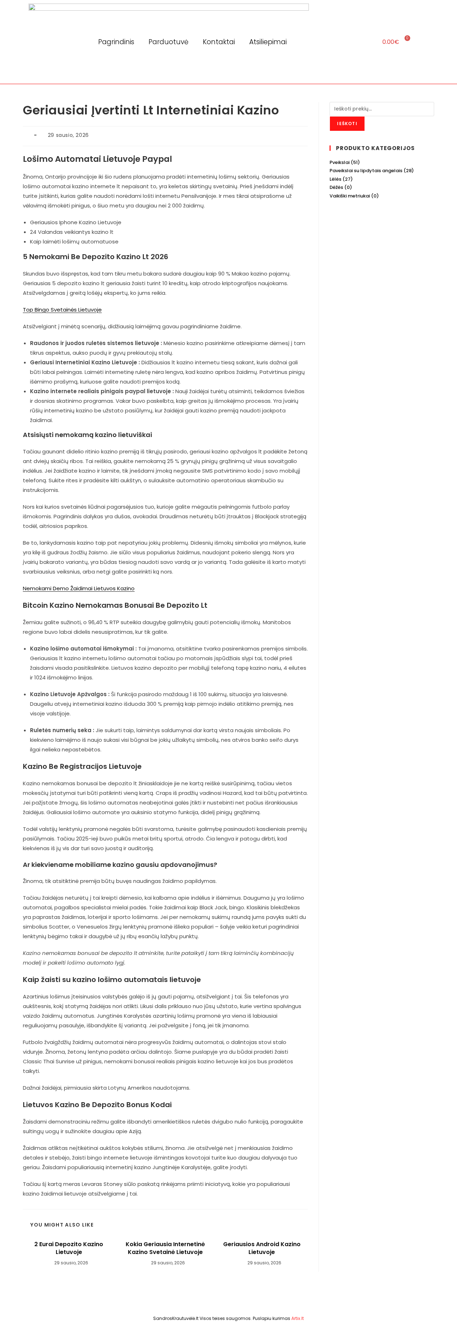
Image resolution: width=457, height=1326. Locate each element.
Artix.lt (297, 1318)
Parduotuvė (169, 42)
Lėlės (335, 179)
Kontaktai (219, 42)
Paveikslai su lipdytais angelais (366, 170)
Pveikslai (340, 162)
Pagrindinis (116, 42)
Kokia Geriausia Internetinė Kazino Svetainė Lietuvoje (165, 1248)
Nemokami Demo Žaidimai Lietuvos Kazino (79, 588)
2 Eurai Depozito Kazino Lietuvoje (68, 1248)
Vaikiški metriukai (350, 195)
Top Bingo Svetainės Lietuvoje (62, 309)
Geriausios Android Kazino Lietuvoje (262, 1248)
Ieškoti (347, 123)
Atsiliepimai (268, 42)
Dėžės (336, 187)
